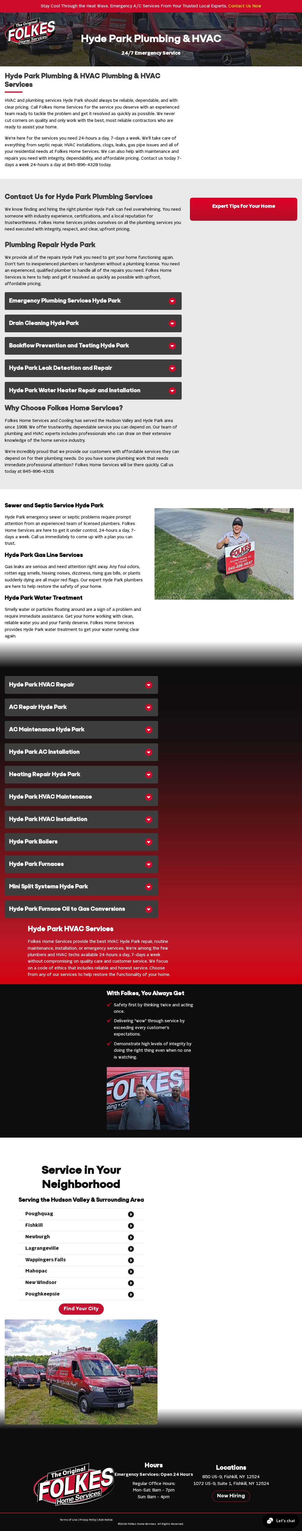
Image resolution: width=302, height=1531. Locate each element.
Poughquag (39, 1214)
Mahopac (36, 1271)
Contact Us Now (244, 6)
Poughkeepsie (42, 1294)
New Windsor (41, 1282)
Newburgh (37, 1237)
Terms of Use (68, 1520)
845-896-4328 (82, 165)
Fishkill (34, 1225)
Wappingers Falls (45, 1260)
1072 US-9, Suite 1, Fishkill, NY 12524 (231, 1483)
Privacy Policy (87, 1520)
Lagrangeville (42, 1248)
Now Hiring (231, 1496)
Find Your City (81, 1309)
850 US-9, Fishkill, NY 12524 (231, 1477)
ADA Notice (106, 1520)
